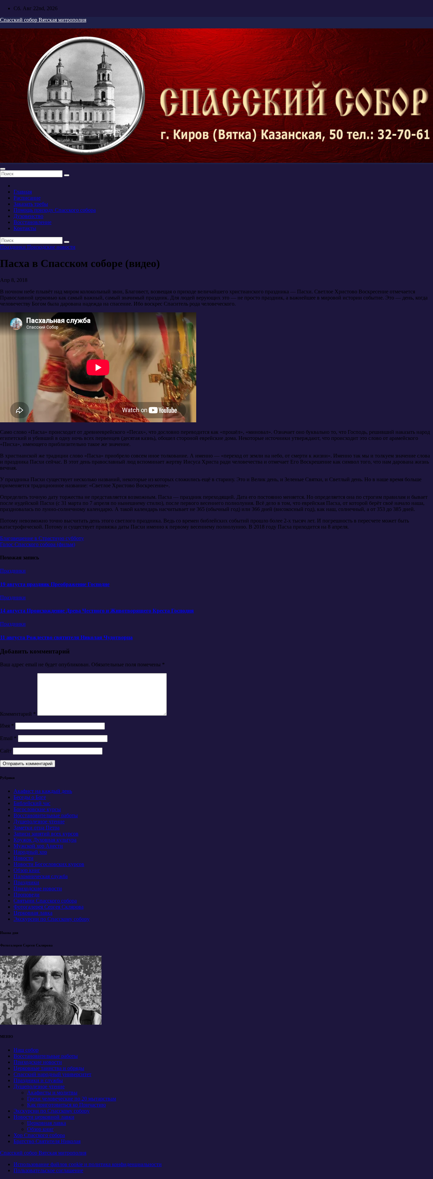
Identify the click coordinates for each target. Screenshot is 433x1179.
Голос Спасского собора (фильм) (37, 544)
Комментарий (18, 714)
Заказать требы (31, 204)
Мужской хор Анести (38, 846)
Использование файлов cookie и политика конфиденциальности (88, 1164)
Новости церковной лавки (44, 1117)
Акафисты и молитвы (52, 1092)
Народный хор (30, 852)
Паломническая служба (41, 876)
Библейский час (32, 803)
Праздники (13, 247)
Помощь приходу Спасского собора (55, 210)
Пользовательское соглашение (48, 1170)
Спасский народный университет (52, 1074)
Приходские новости (51, 247)
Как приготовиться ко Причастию (66, 1105)
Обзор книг (27, 870)
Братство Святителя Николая (47, 1141)
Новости (23, 858)
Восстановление (32, 222)
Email (8, 738)
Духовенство (28, 216)
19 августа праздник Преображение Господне (55, 584)
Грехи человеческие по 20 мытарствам (71, 1099)
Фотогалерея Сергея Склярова (49, 907)
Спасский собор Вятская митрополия (43, 20)
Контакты (25, 228)
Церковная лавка (33, 913)
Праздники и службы (38, 1080)
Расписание (27, 198)
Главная (23, 192)
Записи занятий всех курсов (46, 834)
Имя (7, 726)
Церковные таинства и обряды (49, 1068)
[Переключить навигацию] (2, 169)
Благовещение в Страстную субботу (42, 538)
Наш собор (26, 1050)
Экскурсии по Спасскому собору (52, 919)
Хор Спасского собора (39, 1135)
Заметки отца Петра (37, 827)
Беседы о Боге (30, 797)
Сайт (6, 751)
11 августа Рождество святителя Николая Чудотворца (66, 637)
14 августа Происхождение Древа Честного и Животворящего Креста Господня (97, 611)
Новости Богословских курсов (49, 864)
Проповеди (27, 894)
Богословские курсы (37, 809)
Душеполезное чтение (39, 821)
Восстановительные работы (46, 815)
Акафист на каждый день (43, 791)
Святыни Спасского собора (45, 901)
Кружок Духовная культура (45, 840)
